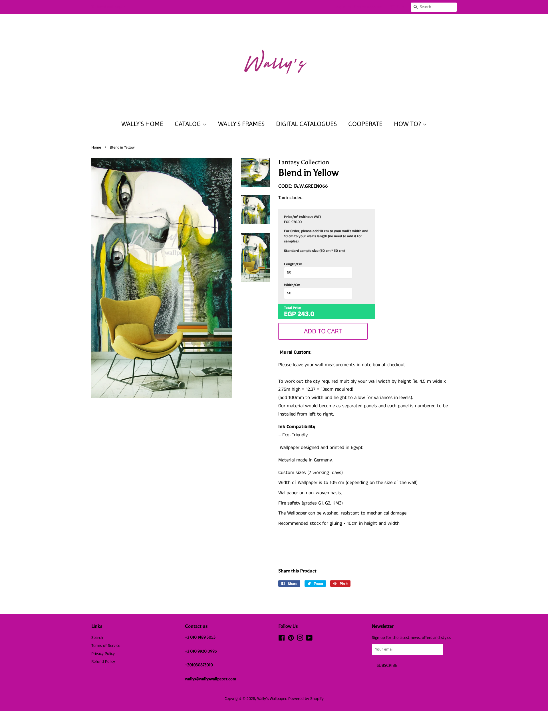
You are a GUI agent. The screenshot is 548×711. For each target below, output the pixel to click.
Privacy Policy (103, 654)
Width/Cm (292, 285)
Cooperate (365, 123)
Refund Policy (103, 662)
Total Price (292, 308)
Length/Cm (293, 264)
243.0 (306, 314)
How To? (408, 123)
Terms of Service (105, 646)
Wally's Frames (241, 123)
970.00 (296, 222)
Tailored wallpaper (108, 7)
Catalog (188, 123)
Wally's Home (142, 123)
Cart (400, 7)
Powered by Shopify (306, 699)
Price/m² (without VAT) (302, 217)
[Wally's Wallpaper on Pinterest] (291, 639)
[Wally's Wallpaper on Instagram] (300, 639)
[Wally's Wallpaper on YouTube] (309, 639)
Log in (339, 7)
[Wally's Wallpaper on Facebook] (281, 639)
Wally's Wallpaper (271, 699)
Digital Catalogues (306, 123)
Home (96, 147)
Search (97, 638)
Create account (368, 7)
